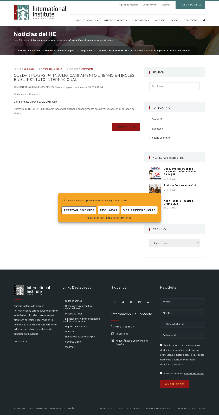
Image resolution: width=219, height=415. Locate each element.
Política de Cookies (130, 408)
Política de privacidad (159, 408)
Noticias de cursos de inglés (80, 336)
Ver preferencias (139, 210)
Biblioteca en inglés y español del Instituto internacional (81, 320)
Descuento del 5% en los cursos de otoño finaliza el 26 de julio (180, 171)
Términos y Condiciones (191, 408)
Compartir (124, 127)
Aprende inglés (114, 20)
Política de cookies (96, 218)
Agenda (160, 20)
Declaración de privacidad (118, 218)
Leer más (19, 342)
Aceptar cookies (78, 210)
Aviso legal (106, 408)
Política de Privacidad (194, 373)
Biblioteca (140, 20)
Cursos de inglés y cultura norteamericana (78, 307)
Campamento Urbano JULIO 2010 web (35, 101)
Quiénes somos (85, 20)
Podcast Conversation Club (180, 185)
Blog (174, 20)
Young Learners (161, 137)
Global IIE (157, 119)
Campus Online (150, 5)
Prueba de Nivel (190, 5)
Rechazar (109, 210)
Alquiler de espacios (128, 5)
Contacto (190, 20)
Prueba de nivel (73, 313)
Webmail (166, 5)
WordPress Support (52, 69)
